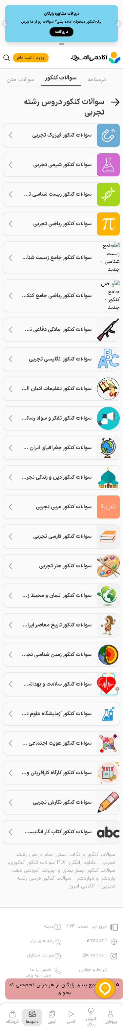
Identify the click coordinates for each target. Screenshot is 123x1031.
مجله (49, 926)
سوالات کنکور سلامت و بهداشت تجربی (50, 684)
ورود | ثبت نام (31, 57)
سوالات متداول (40, 955)
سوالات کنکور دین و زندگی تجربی (56, 477)
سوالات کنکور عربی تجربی (64, 507)
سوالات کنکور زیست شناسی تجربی (54, 194)
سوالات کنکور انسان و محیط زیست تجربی (46, 596)
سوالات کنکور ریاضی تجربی (62, 224)
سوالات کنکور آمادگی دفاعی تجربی (55, 330)
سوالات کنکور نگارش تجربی (62, 802)
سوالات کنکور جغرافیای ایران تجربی (53, 448)
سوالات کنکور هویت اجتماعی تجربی (52, 743)
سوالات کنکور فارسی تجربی (62, 536)
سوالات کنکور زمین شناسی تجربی (55, 655)
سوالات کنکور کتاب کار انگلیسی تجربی (51, 832)
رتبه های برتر (42, 941)
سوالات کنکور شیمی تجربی (62, 165)
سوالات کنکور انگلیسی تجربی (60, 359)
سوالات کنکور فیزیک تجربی (62, 135)
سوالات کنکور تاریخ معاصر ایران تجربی (50, 625)
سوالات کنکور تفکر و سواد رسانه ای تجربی (47, 418)
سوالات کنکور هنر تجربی (65, 566)
